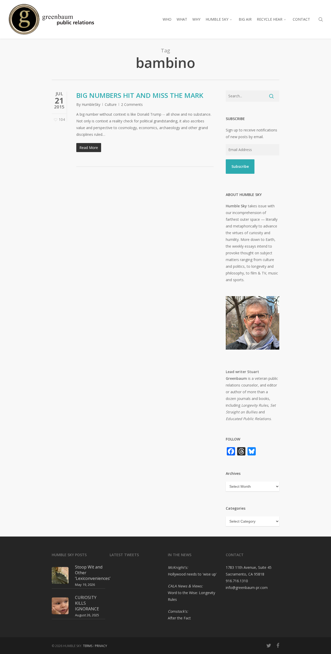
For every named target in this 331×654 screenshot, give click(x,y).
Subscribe (240, 166)
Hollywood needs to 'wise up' (192, 574)
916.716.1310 (237, 580)
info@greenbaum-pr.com (247, 587)
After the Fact (179, 618)
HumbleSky (91, 104)
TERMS (87, 646)
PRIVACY (101, 646)
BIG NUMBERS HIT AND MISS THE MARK (139, 95)
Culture (111, 104)
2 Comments (132, 104)
